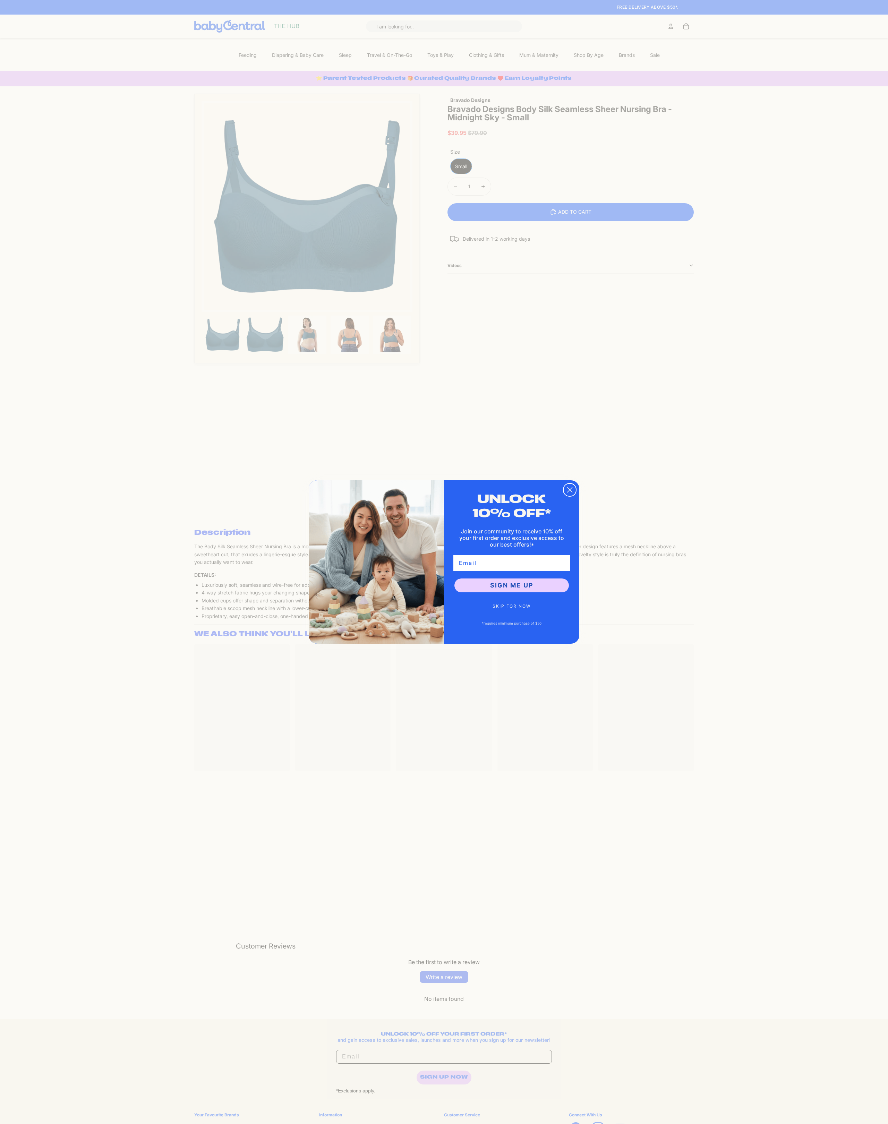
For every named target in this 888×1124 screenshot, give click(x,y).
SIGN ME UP (511, 585)
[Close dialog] (570, 490)
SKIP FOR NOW (512, 606)
